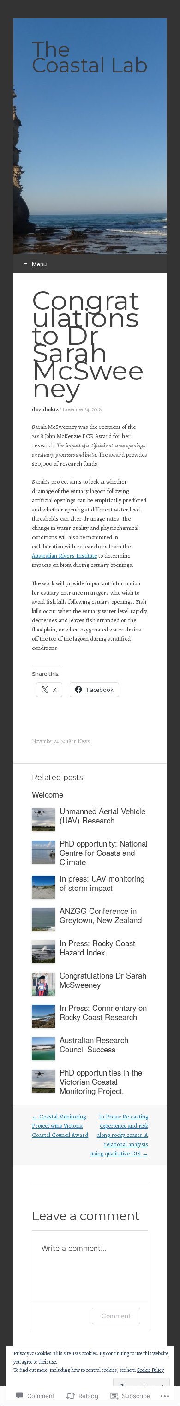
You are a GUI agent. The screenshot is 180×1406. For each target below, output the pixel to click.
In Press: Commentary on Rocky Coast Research (103, 1012)
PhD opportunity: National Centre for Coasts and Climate (104, 852)
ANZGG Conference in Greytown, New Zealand (101, 915)
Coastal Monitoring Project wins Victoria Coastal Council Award (60, 1125)
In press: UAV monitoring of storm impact (102, 883)
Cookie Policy (150, 1370)
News (84, 741)
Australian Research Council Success (94, 1044)
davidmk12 (45, 409)
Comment (116, 1316)
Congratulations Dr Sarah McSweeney (103, 980)
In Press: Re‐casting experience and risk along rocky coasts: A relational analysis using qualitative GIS (119, 1134)
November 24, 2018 (82, 409)
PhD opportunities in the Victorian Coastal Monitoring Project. (101, 1081)
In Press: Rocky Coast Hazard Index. (97, 947)
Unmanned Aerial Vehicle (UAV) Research (102, 815)
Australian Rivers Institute (64, 555)
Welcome (47, 794)
